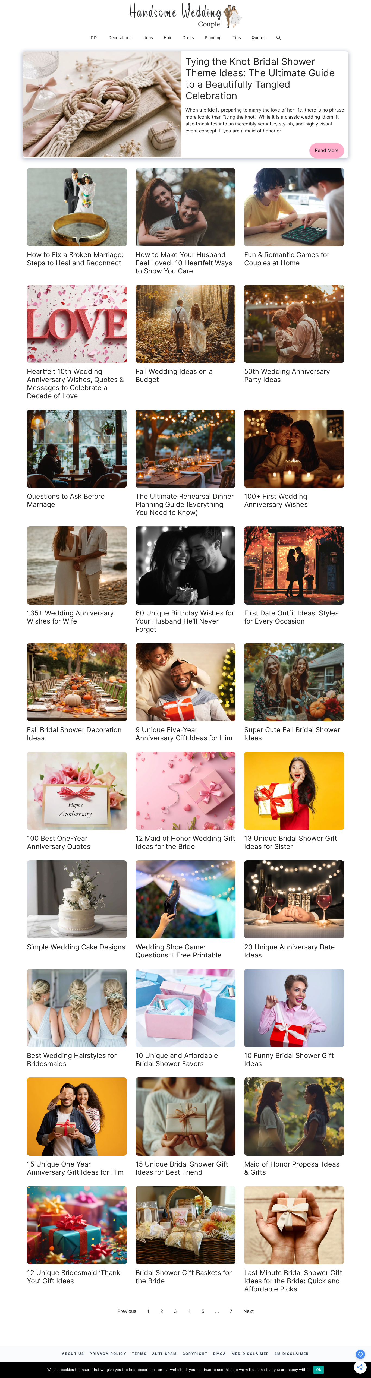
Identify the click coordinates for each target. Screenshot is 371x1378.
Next (248, 1311)
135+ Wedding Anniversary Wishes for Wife (70, 617)
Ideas (148, 37)
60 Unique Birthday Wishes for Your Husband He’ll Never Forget (185, 621)
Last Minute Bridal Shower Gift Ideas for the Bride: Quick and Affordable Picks (293, 1281)
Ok (318, 1369)
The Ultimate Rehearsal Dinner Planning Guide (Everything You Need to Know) (185, 504)
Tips (236, 37)
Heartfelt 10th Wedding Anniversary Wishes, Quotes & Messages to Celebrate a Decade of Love (75, 383)
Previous (127, 1311)
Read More (327, 150)
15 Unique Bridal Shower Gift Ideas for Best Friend (182, 1168)
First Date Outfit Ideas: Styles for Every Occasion (291, 617)
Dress (188, 37)
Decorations (120, 37)
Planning (213, 37)
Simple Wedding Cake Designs (76, 947)
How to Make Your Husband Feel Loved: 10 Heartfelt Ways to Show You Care (184, 263)
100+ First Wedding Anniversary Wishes (276, 500)
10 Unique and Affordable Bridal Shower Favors (177, 1059)
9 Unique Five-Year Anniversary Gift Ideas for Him (184, 734)
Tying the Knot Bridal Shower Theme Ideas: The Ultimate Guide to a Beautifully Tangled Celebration (260, 78)
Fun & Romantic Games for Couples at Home (286, 259)
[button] (278, 38)
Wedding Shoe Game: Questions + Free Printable (179, 951)
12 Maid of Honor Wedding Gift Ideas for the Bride (185, 842)
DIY (94, 37)
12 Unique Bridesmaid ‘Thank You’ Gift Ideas (74, 1277)
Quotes (259, 37)
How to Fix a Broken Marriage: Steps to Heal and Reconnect (75, 259)
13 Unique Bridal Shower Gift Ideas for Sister (290, 842)
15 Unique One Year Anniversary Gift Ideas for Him (75, 1168)
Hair (168, 37)
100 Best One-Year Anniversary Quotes (58, 842)
